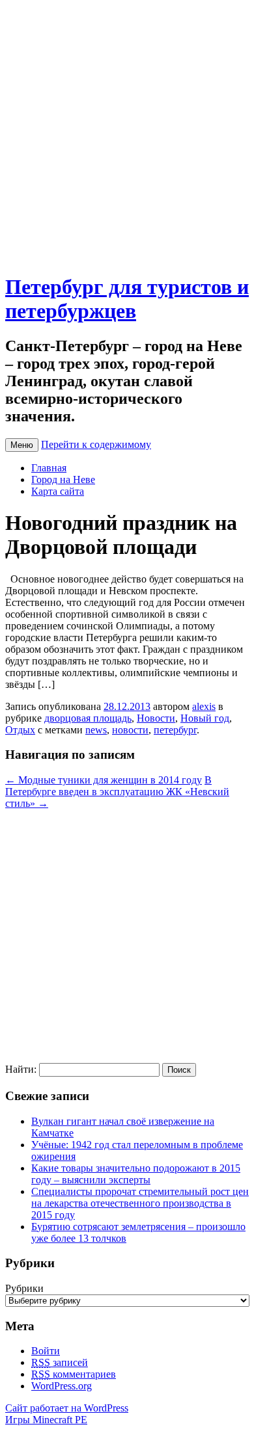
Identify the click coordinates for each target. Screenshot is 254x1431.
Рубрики (24, 1288)
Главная (48, 467)
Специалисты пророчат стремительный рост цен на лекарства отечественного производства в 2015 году (140, 1203)
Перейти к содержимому (96, 444)
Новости (156, 718)
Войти (45, 1350)
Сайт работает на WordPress (66, 1407)
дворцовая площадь (88, 718)
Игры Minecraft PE (46, 1419)
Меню (21, 445)
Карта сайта (57, 491)
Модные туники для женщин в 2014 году (103, 779)
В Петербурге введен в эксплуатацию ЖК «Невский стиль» (117, 791)
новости (130, 729)
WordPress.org (61, 1385)
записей (59, 1362)
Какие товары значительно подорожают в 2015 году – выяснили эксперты (135, 1173)
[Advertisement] (127, 132)
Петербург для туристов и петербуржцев (127, 298)
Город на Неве (63, 479)
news (96, 729)
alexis (204, 706)
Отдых (20, 729)
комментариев (73, 1374)
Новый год (204, 718)
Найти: (20, 1069)
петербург (175, 729)
